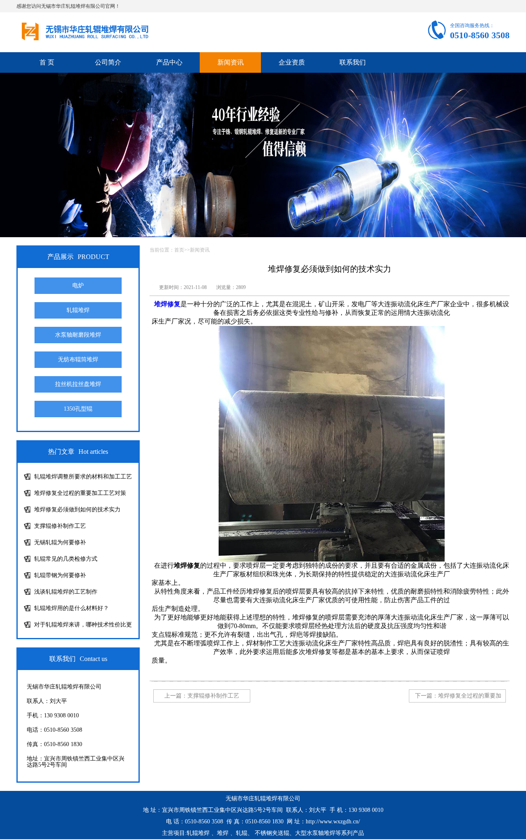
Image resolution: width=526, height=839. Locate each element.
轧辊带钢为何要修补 (60, 575)
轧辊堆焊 (78, 310)
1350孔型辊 (78, 409)
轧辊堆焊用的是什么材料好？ (71, 608)
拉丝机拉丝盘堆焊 (78, 384)
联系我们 (352, 62)
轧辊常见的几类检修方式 (65, 559)
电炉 (78, 285)
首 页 (46, 62)
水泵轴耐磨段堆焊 (78, 335)
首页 (179, 250)
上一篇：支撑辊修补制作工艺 (201, 696)
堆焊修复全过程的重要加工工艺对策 (80, 493)
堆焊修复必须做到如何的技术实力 (77, 509)
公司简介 (108, 62)
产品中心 (169, 62)
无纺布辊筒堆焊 (78, 359)
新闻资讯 (230, 62)
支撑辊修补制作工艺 (60, 526)
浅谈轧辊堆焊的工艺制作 (65, 592)
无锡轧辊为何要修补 (60, 542)
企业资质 (292, 62)
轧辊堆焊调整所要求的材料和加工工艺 (83, 477)
